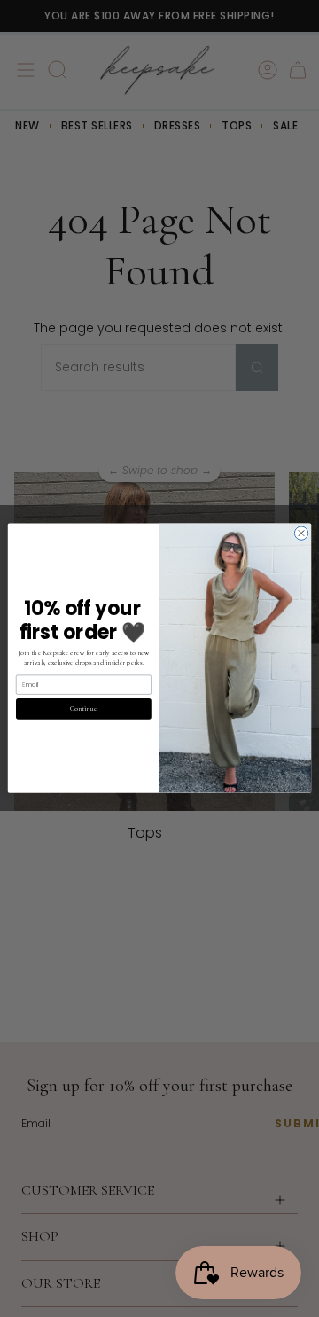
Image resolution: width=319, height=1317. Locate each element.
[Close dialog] (300, 533)
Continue (83, 709)
